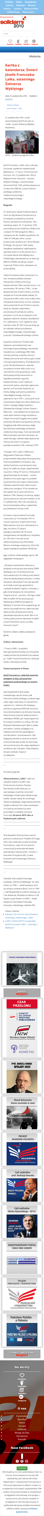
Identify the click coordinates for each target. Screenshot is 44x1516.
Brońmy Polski (31, 8)
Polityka (9, 2)
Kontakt (22, 1439)
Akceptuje (22, 1468)
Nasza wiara (28, 12)
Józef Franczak (12, 108)
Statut (22, 1422)
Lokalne (17, 8)
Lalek (20, 108)
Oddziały (22, 1429)
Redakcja (9, 99)
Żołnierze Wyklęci (13, 105)
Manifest (22, 1419)
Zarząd (22, 1425)
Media (19, 2)
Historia (31, 5)
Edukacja (20, 5)
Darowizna (22, 1436)
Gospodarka (30, 2)
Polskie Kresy (13, 12)
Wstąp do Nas (22, 1432)
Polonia (7, 8)
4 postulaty (22, 1415)
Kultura (9, 5)
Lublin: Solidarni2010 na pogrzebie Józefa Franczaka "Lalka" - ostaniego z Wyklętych (21, 924)
